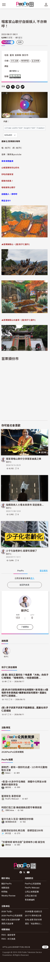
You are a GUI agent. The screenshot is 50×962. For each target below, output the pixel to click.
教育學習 (25, 61)
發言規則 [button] (44, 571)
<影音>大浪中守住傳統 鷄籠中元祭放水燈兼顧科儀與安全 (23, 783)
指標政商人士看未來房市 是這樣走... (25, 504)
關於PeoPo (6, 883)
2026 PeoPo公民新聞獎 (12, 915)
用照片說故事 (7, 923)
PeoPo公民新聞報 (33, 883)
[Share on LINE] (18, 87)
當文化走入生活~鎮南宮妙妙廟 (17, 818)
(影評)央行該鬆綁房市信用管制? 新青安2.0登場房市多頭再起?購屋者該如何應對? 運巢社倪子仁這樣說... (24, 692)
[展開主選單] (3, 4)
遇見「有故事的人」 (34, 923)
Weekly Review (8, 895)
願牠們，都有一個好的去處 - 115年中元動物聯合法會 (24, 768)
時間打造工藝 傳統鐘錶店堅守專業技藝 (21, 807)
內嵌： (6, 121)
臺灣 (12, 55)
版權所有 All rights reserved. (16, 76)
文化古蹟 (14, 61)
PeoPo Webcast (12, 799)
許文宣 (8, 833)
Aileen (7, 773)
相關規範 (5, 887)
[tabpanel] (24, 578)
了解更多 (25, 627)
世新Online (9, 810)
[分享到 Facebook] (8, 87)
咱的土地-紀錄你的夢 (10, 919)
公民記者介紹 (31, 895)
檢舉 (20, 42)
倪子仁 (9, 462)
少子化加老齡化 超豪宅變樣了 (21, 550)
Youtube (28, 872)
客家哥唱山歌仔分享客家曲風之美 (23, 458)
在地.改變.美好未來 (33, 919)
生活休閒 (35, 61)
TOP (45, 947)
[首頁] (25, 4)
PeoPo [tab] (20, 571)
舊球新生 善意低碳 (11, 796)
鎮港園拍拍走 (11, 822)
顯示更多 (13, 71)
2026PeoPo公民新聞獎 (12, 751)
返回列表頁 (24, 585)
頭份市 (25, 55)
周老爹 (8, 845)
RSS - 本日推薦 (8, 938)
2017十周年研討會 (33, 915)
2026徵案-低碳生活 (33, 911)
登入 (32, 578)
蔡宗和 (8, 787)
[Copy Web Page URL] (22, 87)
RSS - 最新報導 (8, 934)
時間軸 (4, 891)
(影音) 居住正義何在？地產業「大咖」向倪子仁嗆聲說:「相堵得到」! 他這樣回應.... (24, 676)
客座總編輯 (30, 899)
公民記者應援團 (32, 891)
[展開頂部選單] (46, 4)
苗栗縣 (18, 55)
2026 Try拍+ (6, 911)
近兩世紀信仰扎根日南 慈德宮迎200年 (22, 830)
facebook (21, 872)
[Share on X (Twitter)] (13, 87)
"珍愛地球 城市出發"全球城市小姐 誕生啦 (23, 841)
